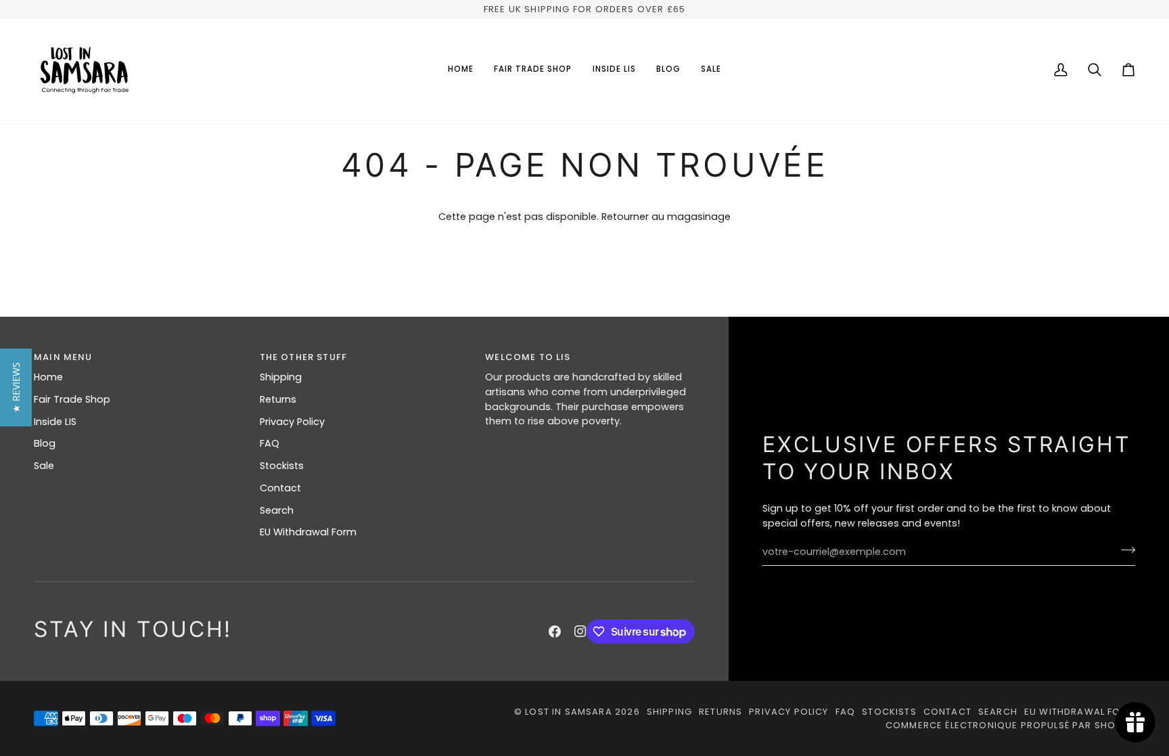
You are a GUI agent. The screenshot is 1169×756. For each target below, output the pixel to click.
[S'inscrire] (1124, 550)
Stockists (282, 465)
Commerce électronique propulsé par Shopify (1010, 725)
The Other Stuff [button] (304, 357)
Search (277, 510)
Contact (280, 488)
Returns (278, 399)
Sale (44, 465)
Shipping (281, 377)
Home (48, 377)
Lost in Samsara (568, 711)
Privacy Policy (292, 421)
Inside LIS (55, 421)
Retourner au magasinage (666, 216)
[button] (533, 69)
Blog (44, 443)
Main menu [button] (63, 357)
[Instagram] (580, 631)
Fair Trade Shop (72, 399)
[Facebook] (555, 631)
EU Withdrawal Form (308, 532)
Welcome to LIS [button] (527, 357)
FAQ (269, 443)
